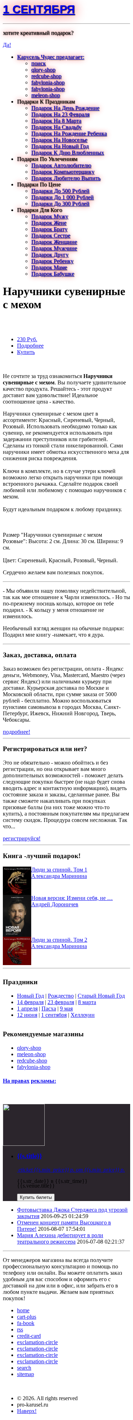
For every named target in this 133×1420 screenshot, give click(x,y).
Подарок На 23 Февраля (60, 114)
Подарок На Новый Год (60, 146)
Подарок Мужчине (54, 248)
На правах (16, 1081)
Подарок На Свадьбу (56, 127)
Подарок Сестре (50, 235)
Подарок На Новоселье (59, 140)
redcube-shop (46, 76)
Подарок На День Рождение (65, 108)
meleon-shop (45, 95)
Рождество (61, 996)
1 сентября (39, 9)
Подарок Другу (49, 255)
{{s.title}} (29, 1156)
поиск (38, 63)
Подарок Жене (48, 223)
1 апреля (27, 1008)
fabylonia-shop (48, 82)
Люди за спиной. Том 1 (59, 870)
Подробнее (30, 346)
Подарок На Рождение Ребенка (69, 133)
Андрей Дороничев (54, 904)
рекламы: (43, 1081)
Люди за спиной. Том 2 (59, 940)
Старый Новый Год (101, 996)
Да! (7, 45)
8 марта (87, 1002)
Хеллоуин (83, 1015)
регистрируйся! (21, 838)
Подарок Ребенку (52, 261)
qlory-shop (43, 70)
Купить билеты (36, 1197)
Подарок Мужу (49, 216)
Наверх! (27, 1411)
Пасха (48, 1008)
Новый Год (30, 996)
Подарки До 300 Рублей (60, 204)
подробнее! (16, 732)
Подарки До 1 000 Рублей (62, 197)
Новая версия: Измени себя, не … (72, 898)
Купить (26, 352)
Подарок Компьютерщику (62, 172)
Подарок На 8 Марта (56, 121)
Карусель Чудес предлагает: (50, 57)
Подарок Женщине (54, 242)
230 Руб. (27, 339)
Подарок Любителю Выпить (65, 178)
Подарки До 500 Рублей (60, 191)
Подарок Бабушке (52, 274)
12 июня (27, 1015)
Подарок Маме (49, 267)
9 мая (66, 1008)
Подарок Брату (49, 229)
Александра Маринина (59, 876)
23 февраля (61, 1002)
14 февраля (30, 1002)
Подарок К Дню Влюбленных (67, 153)
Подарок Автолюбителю (61, 165)
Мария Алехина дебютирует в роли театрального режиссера (60, 1238)
